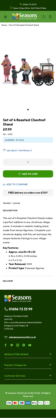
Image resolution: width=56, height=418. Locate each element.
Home (4, 25)
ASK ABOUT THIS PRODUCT (19, 150)
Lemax (16, 202)
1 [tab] (28, 109)
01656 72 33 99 (20, 309)
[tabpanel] (28, 69)
